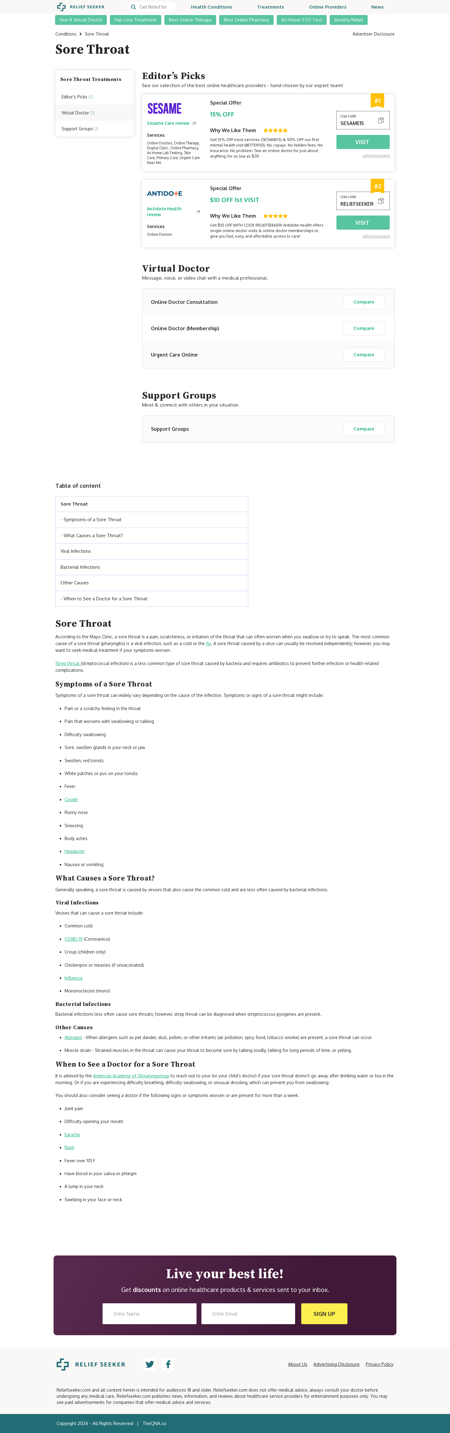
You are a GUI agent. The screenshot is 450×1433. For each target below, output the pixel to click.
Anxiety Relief (348, 20)
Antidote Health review (164, 211)
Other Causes (75, 583)
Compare (364, 302)
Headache (74, 851)
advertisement (376, 155)
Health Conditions (211, 7)
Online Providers (328, 7)
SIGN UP (324, 1313)
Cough (71, 799)
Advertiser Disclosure (374, 33)
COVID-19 (74, 939)
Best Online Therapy (190, 20)
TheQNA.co (154, 1423)
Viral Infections (76, 551)
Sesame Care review (168, 123)
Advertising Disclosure (336, 1364)
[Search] (151, 7)
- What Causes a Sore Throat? (92, 535)
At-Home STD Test (301, 20)
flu (208, 643)
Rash (69, 1147)
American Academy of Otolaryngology (131, 1075)
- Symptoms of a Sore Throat (91, 519)
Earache (72, 1134)
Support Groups (80, 128)
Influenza (73, 977)
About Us (297, 1364)
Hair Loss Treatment (135, 20)
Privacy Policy (379, 1364)
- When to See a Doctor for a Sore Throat (104, 599)
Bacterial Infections (80, 567)
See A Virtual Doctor (81, 20)
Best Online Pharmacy (246, 20)
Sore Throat (74, 504)
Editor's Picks (77, 96)
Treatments (270, 7)
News (377, 7)
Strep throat (68, 663)
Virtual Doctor (78, 112)
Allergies (73, 1037)
